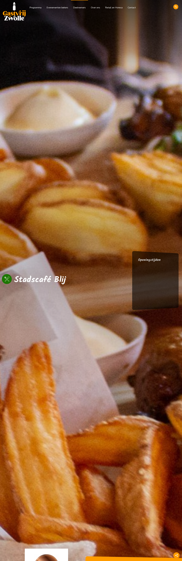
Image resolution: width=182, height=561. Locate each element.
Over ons (95, 7)
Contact (132, 7)
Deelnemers (79, 7)
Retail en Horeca (114, 7)
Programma (35, 7)
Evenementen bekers (57, 7)
